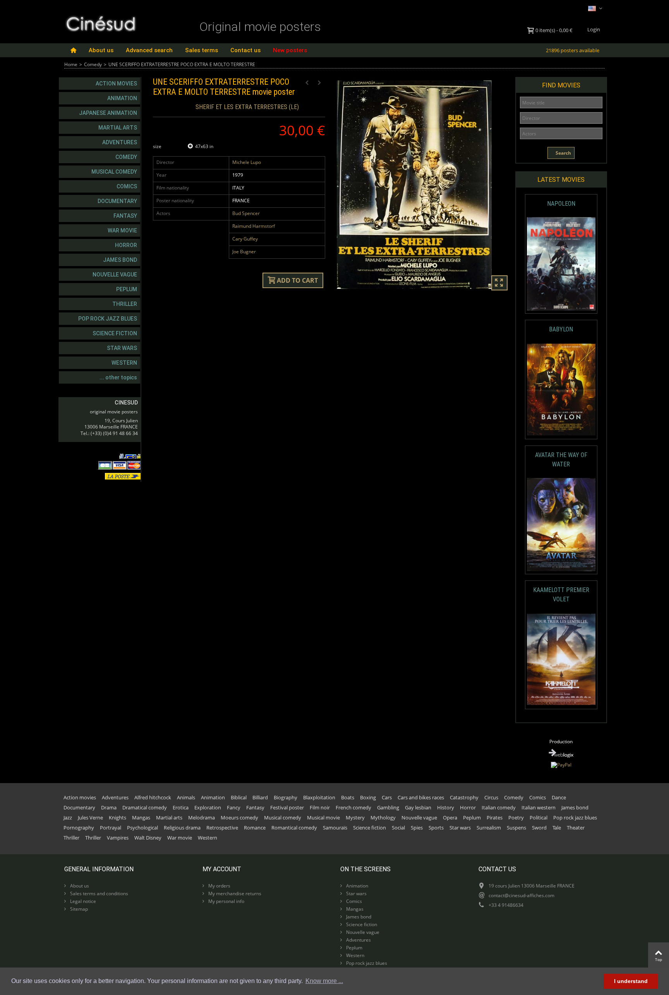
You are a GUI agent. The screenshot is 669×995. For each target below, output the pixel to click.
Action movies (116, 83)
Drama (109, 807)
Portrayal (110, 827)
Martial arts (117, 128)
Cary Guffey (245, 239)
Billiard (260, 797)
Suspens (516, 827)
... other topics (118, 377)
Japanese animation (108, 113)
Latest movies (561, 179)
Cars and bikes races (421, 797)
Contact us (245, 50)
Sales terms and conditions (98, 893)
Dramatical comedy (144, 807)
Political (538, 817)
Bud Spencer (246, 213)
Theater (576, 827)
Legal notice (82, 901)
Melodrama (201, 817)
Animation (122, 98)
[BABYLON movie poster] (561, 389)
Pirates (495, 817)
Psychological (142, 827)
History (445, 807)
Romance (255, 827)
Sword (539, 827)
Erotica (181, 807)
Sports (436, 827)
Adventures (119, 142)
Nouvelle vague (115, 274)
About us (101, 50)
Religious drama (182, 827)
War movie (122, 230)
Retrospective (222, 827)
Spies (417, 827)
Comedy (93, 64)
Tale (556, 827)
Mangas (141, 817)
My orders (218, 885)
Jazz (67, 817)
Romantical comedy (294, 827)
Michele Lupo (246, 162)
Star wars (122, 348)
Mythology (383, 817)
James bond (120, 260)
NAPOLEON (561, 203)
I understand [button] (631, 981)
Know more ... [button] (324, 981)
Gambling (388, 807)
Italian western (538, 807)
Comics (127, 186)
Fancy (233, 807)
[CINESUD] (100, 22)
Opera (450, 817)
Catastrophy (464, 797)
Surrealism (489, 827)
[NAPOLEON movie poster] (561, 264)
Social (398, 827)
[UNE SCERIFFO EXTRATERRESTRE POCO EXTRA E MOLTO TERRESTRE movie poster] (423, 185)
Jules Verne (90, 817)
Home (70, 64)
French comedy (353, 807)
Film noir (320, 807)
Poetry (516, 817)
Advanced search (149, 50)
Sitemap (78, 909)
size (158, 146)
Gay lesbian (418, 807)
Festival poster (287, 807)
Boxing (368, 797)
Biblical (239, 797)
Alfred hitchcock (152, 797)
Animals (186, 797)
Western (124, 363)
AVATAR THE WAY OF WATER (561, 459)
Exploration (207, 807)
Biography (285, 797)
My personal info (225, 901)
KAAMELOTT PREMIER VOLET (561, 594)
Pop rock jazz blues (107, 319)
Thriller (124, 304)
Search (562, 153)
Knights (117, 817)
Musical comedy (114, 172)
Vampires (118, 837)
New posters (290, 50)
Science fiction (115, 333)
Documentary (117, 201)
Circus (491, 797)
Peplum (126, 289)
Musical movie (323, 817)
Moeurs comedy (239, 817)
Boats (347, 797)
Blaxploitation (319, 797)
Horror (126, 245)
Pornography (78, 827)
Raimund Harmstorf (253, 226)
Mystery (355, 817)
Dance (559, 797)
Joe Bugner (244, 251)
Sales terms (201, 50)
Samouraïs (335, 827)
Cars (387, 797)
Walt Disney (147, 837)
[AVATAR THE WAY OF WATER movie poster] (561, 524)
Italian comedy (499, 807)
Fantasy (125, 216)
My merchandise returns (234, 893)
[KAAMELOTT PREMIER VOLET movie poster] (561, 659)
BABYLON (561, 329)
